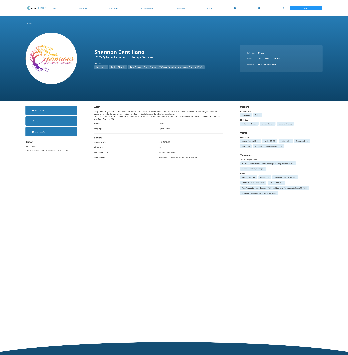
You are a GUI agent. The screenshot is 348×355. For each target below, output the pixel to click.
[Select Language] (283, 8)
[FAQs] (235, 8)
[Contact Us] (259, 8)
